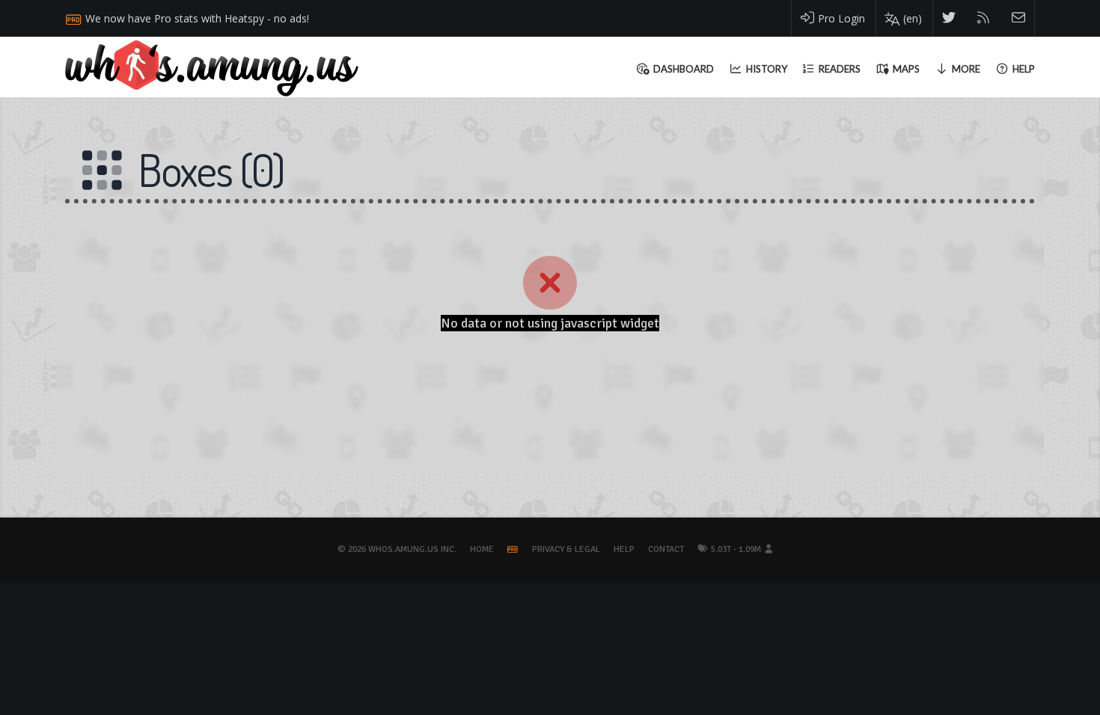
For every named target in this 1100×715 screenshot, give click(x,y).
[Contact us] (1019, 18)
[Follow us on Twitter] (949, 18)
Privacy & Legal (566, 549)
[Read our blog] (984, 18)
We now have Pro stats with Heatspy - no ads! (197, 18)
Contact (666, 549)
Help (624, 549)
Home (482, 549)
